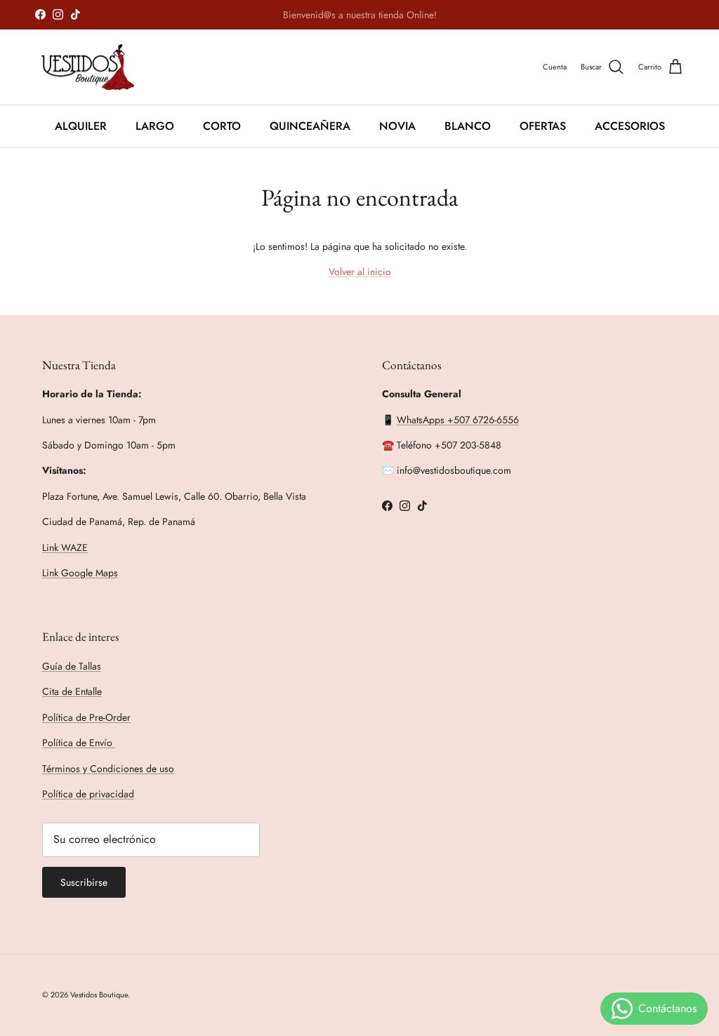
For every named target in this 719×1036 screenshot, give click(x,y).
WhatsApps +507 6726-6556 (458, 420)
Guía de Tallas (71, 666)
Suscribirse (83, 882)
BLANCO (467, 126)
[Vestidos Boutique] (96, 67)
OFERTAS (543, 126)
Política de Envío (78, 743)
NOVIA (397, 126)
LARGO (155, 126)
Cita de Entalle (72, 691)
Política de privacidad (88, 794)
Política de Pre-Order (86, 717)
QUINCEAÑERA (310, 126)
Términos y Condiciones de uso (108, 769)
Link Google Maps (80, 573)
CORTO (222, 126)
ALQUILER (81, 126)
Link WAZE (65, 547)
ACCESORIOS (630, 126)
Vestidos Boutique (99, 994)
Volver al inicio (360, 272)
